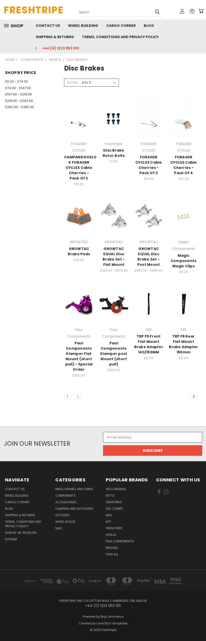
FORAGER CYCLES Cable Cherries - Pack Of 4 (183, 165)
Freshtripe (114, 528)
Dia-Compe (114, 508)
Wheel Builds (65, 522)
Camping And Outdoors (74, 508)
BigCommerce (112, 616)
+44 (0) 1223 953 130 (60, 48)
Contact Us (48, 25)
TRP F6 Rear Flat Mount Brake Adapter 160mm (183, 344)
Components (65, 495)
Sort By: (73, 82)
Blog (149, 25)
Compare (77, 118)
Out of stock (79, 127)
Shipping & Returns (55, 36)
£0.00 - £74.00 (16, 81)
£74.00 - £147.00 (18, 88)
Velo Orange (116, 489)
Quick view (79, 108)
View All (112, 554)
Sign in (11, 533)
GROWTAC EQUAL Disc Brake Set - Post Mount (148, 256)
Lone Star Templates (112, 623)
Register (30, 533)
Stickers (62, 515)
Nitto (110, 495)
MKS (109, 515)
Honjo (111, 535)
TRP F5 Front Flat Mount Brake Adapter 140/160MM (148, 344)
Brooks (112, 548)
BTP (108, 522)
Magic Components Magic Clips (184, 261)
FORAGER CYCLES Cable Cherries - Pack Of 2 (148, 165)
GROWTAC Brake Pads (79, 251)
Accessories (65, 502)
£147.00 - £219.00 (18, 94)
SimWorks (114, 502)
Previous (198, 625)
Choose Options (148, 127)
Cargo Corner (121, 25)
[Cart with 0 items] (200, 11)
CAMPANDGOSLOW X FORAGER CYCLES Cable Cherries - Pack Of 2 (82, 168)
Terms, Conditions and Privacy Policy (120, 36)
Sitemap (11, 539)
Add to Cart (183, 225)
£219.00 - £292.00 (19, 100)
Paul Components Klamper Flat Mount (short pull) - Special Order (79, 356)
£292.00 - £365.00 (19, 107)
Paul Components (120, 541)
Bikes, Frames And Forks (74, 489)
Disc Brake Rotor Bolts (114, 153)
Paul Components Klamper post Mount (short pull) (113, 354)
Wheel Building (83, 25)
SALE (58, 528)
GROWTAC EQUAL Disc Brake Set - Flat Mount (113, 256)
